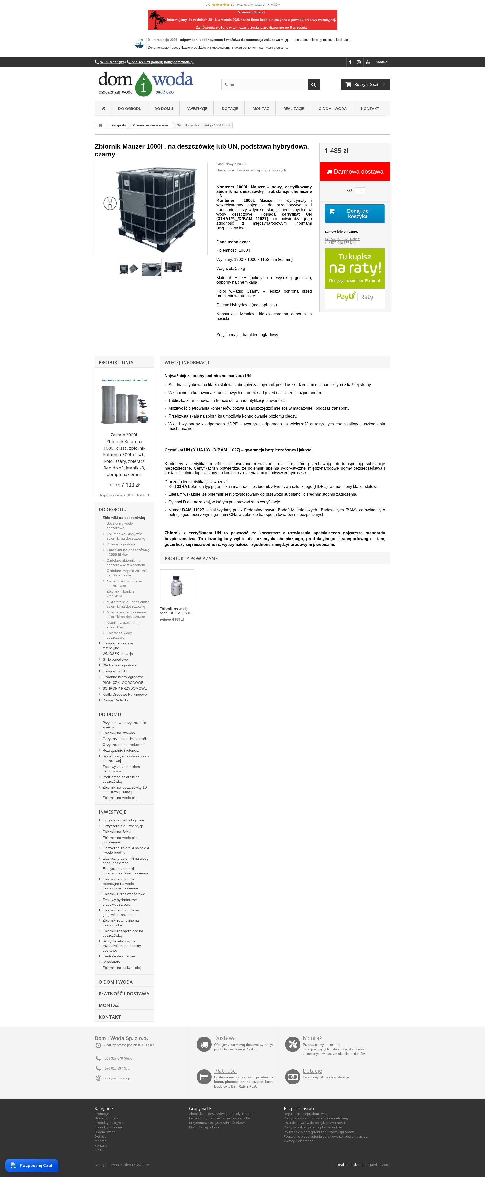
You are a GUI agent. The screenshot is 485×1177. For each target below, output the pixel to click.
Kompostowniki (115, 671)
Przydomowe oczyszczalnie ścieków (124, 725)
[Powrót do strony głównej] (100, 125)
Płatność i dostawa (124, 993)
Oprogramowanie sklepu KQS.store (122, 1164)
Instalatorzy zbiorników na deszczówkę (219, 1118)
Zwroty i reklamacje (299, 1141)
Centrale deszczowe (119, 956)
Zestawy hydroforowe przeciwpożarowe (120, 902)
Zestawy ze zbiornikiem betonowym (121, 769)
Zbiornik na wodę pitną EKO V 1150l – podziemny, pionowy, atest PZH (177, 611)
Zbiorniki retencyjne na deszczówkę (121, 922)
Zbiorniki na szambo (119, 733)
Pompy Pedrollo (115, 700)
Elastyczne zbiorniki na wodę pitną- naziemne (126, 860)
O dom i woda (105, 1131)
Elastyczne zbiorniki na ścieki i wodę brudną (126, 850)
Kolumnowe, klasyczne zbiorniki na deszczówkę (126, 536)
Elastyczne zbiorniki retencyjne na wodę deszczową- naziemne (120, 883)
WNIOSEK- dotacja (118, 654)
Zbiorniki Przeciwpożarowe (124, 894)
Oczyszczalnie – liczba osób (125, 739)
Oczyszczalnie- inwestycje (123, 826)
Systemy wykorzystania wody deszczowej (126, 758)
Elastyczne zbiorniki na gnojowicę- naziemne (121, 912)
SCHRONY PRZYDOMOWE (125, 688)
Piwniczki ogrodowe (204, 1127)
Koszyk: (367, 84)
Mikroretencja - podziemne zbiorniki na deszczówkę (128, 604)
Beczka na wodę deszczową (120, 525)
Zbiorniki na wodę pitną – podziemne (123, 840)
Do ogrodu (130, 108)
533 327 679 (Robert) (120, 1058)
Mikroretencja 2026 (162, 40)
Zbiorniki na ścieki (117, 832)
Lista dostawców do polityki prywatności (314, 1122)
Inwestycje (196, 108)
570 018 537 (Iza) (117, 1068)
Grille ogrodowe (115, 659)
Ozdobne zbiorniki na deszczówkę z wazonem (126, 562)
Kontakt (381, 62)
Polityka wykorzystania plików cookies (313, 1127)
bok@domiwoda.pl (117, 1078)
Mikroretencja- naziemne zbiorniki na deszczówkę (126, 614)
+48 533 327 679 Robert (342, 239)
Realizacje (293, 108)
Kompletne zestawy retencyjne (118, 645)
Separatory (111, 962)
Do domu (163, 108)
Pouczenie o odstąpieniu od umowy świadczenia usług (325, 1136)
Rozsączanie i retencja (121, 750)
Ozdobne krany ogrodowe (123, 677)
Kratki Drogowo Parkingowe (125, 694)
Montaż (260, 108)
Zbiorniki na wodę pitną (121, 798)
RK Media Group (377, 1164)
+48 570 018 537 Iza (340, 243)
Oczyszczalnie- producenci (124, 745)
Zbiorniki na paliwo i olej (122, 968)
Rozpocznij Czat (36, 1165)
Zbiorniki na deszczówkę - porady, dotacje (221, 1113)
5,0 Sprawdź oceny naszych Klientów (243, 4)
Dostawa (225, 1038)
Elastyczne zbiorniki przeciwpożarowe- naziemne (125, 871)
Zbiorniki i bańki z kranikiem (120, 593)
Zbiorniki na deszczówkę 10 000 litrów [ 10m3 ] (125, 789)
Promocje (102, 1113)
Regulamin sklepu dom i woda (307, 1113)
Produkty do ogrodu (110, 1122)
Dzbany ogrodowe (121, 544)
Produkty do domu (109, 1127)
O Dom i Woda (332, 108)
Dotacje (229, 108)
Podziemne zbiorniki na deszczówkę (121, 779)
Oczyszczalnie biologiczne (123, 820)
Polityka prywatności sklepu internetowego (317, 1118)
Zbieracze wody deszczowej (119, 635)
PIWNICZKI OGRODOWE (123, 683)
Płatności (225, 1070)
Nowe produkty (106, 1118)
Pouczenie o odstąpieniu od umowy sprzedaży (319, 1131)
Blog (98, 1150)
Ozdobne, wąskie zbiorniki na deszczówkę (127, 573)
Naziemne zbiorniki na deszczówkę (124, 583)
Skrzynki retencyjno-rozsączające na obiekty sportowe (122, 945)
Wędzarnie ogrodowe (120, 665)
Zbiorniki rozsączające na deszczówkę (123, 933)
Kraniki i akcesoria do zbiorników (124, 624)
